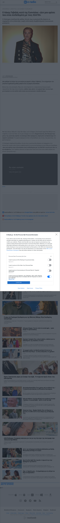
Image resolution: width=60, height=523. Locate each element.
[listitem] (30, 256)
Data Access (30, 288)
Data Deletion (21, 288)
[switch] (49, 260)
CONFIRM (19, 282)
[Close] (56, 234)
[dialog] (30, 261)
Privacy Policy (38, 288)
